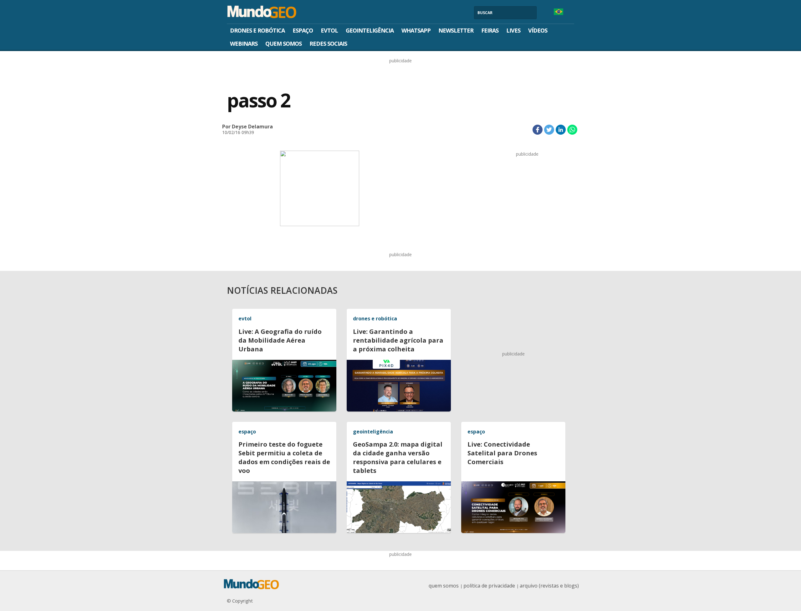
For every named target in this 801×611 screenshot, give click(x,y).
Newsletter (455, 30)
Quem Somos (283, 43)
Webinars (244, 43)
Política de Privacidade (489, 585)
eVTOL (329, 30)
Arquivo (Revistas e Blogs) (549, 585)
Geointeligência (370, 30)
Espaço (303, 30)
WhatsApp (416, 30)
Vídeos (537, 30)
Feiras (489, 30)
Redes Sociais (328, 43)
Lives (513, 30)
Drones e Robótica (257, 30)
